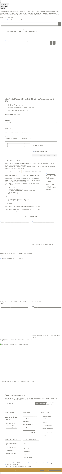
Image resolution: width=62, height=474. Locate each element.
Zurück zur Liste (8, 30)
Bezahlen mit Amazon (29, 430)
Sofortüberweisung (28, 424)
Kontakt (44, 435)
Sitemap (26, 454)
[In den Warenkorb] (6, 39)
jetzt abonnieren (40, 403)
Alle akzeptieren (5, 4)
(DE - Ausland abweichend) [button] (24, 138)
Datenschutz (10, 17)
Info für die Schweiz (47, 432)
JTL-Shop (42, 470)
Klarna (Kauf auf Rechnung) (30, 416)
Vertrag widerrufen (29, 457)
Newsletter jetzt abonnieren (50, 403)
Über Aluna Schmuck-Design (11, 443)
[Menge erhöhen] (26, 148)
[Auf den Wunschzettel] (54, 43)
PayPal (25, 427)
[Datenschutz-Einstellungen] (0, 1)
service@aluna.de (9, 425)
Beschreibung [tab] (26, 171)
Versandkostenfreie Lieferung (21, 132)
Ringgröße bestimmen (11, 447)
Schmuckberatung (10, 450)
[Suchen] (59, 24)
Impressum (3, 17)
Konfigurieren (4, 6)
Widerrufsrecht (28, 446)
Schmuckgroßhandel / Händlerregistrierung (48, 428)
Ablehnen (3, 8)
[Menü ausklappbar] (3, 20)
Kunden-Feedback (47, 425)
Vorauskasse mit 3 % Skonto (30, 432)
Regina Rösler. (20, 168)
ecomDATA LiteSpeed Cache (55, 470)
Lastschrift (26, 419)
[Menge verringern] (6, 145)
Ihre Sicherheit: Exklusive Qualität (48, 421)
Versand (29, 466)
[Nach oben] (0, 473)
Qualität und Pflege (11, 453)
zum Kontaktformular (11, 428)
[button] (51, 20)
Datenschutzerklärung (31, 398)
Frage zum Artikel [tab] (36, 171)
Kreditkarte (26, 421)
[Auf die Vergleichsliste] (51, 43)
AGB (25, 443)
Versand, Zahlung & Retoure (47, 417)
